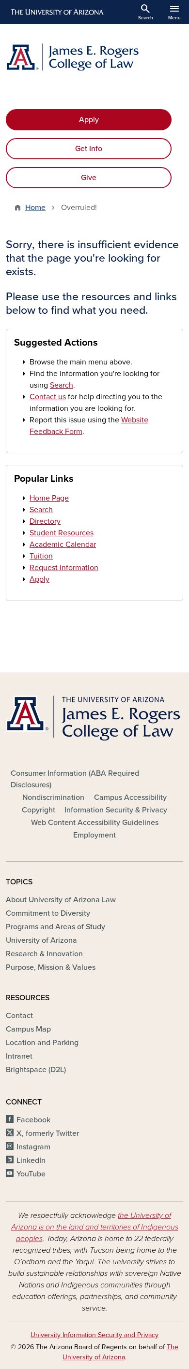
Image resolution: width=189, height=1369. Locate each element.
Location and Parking (42, 1043)
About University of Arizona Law (61, 900)
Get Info (88, 149)
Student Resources (62, 533)
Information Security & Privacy (115, 810)
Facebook (33, 1120)
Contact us (48, 397)
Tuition (41, 556)
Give (88, 177)
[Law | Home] (94, 56)
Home (35, 207)
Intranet (19, 1056)
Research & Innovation (44, 954)
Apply (89, 120)
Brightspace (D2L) (36, 1070)
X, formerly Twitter (47, 1133)
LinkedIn (31, 1160)
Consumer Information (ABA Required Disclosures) (75, 779)
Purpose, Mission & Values (50, 967)
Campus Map (28, 1029)
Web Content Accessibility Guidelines (94, 822)
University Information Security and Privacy (94, 1335)
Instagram (33, 1147)
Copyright (38, 810)
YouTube (31, 1174)
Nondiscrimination (53, 797)
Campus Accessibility (130, 797)
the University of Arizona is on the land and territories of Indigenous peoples (94, 1227)
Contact (19, 1015)
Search (61, 385)
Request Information (64, 568)
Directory (45, 521)
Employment (94, 835)
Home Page (49, 498)
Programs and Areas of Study (55, 927)
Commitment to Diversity (48, 913)
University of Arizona (41, 940)
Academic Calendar (63, 544)
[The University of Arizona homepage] (56, 12)
